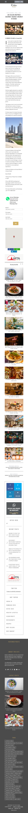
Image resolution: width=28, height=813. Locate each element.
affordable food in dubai (10, 743)
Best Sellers (10, 627)
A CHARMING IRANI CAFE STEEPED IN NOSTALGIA (14, 380)
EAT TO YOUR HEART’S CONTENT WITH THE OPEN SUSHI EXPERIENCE (14, 461)
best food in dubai (9, 753)
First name (7, 212)
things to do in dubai (10, 794)
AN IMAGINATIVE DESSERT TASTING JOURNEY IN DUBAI (14, 412)
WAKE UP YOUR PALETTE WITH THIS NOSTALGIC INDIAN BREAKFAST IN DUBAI (14, 314)
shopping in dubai (9, 792)
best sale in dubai (9, 762)
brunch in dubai (9, 768)
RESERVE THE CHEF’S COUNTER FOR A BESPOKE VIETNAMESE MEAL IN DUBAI (14, 475)
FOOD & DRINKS (10, 12)
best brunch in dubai (10, 749)
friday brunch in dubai (17, 777)
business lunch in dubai (10, 771)
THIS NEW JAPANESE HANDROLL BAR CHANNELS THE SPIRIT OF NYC (14, 444)
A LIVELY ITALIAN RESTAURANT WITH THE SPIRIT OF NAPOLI (14, 396)
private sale (17, 786)
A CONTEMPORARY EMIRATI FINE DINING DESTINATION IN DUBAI (14, 428)
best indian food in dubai (11, 756)
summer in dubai (18, 792)
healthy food (14, 779)
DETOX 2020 (10, 609)
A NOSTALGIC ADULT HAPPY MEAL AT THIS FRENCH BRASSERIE (13, 330)
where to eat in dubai (10, 796)
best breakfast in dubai (10, 747)
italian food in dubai (10, 786)
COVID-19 (9, 601)
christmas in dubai (9, 773)
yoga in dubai (17, 799)
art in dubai (19, 743)
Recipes (8, 624)
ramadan (17, 788)
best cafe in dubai (9, 751)
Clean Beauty (10, 616)
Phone (6, 207)
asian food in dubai (9, 745)
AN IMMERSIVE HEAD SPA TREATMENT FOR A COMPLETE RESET (15, 559)
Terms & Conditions (18, 806)
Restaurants (10, 620)
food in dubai (8, 777)
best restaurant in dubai (11, 760)
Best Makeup (10, 631)
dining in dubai (18, 773)
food (19, 775)
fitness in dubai (13, 775)
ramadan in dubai (9, 790)
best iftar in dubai (18, 753)
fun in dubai (8, 779)
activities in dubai (9, 740)
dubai (7, 775)
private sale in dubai (10, 788)
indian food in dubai (10, 783)
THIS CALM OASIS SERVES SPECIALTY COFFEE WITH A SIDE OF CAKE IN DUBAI (14, 467)
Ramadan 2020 (11, 605)
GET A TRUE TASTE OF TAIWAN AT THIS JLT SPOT (14, 364)
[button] (14, 237)
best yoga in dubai (9, 766)
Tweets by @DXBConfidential (13, 591)
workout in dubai (9, 799)
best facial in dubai (18, 751)
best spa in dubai (18, 762)
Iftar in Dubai (15, 781)
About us (10, 808)
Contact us (17, 808)
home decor (8, 781)
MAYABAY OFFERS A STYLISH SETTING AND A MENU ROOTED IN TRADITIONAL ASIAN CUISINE (14, 347)
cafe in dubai (19, 771)
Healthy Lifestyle (12, 612)
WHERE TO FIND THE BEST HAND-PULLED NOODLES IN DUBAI (14, 281)
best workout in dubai (10, 764)
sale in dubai (16, 790)
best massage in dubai (10, 758)
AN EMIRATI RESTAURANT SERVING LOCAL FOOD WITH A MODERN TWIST (14, 297)
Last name (7, 217)
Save (16, 223)
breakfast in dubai (18, 766)
